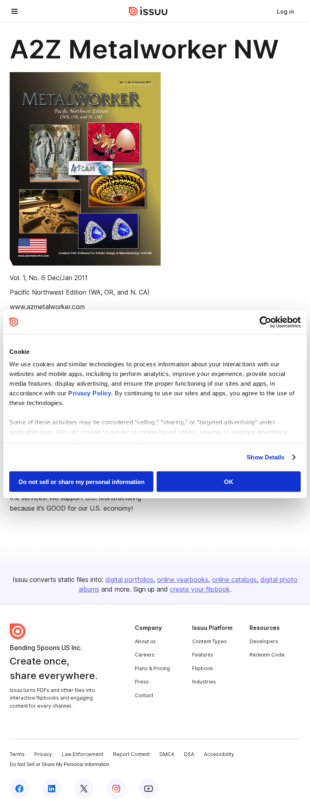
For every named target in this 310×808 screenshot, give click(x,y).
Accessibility (219, 754)
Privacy (43, 754)
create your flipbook (200, 589)
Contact (144, 695)
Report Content (131, 754)
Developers (263, 641)
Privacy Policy (89, 393)
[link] (285, 11)
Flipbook (202, 668)
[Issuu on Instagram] (116, 788)
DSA (189, 754)
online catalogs (234, 579)
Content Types (209, 641)
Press (142, 682)
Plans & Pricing (152, 668)
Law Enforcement (82, 754)
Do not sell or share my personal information (82, 481)
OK (228, 481)
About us (145, 641)
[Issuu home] (148, 11)
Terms (17, 754)
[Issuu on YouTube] (148, 788)
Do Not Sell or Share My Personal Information (59, 764)
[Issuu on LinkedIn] (51, 788)
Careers (145, 655)
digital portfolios (129, 579)
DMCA (166, 754)
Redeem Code (267, 655)
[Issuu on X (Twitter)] (84, 788)
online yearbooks (182, 579)
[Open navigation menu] (14, 11)
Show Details (265, 457)
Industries (204, 682)
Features (203, 655)
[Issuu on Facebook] (19, 788)
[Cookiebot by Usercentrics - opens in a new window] (265, 322)
